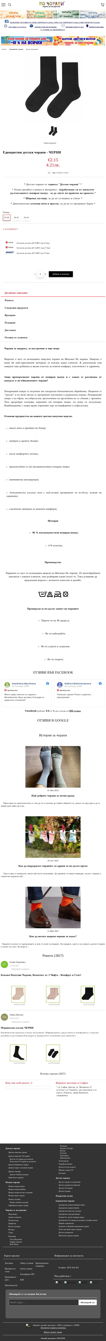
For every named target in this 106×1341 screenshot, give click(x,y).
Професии (12, 1223)
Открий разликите (65, 1164)
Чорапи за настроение (16, 1210)
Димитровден (65, 1158)
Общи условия (26, 1263)
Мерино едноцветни (66, 1223)
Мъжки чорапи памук (16, 1186)
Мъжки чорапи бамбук (17, 1189)
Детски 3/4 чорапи (65, 1188)
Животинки (12, 1214)
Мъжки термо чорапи (16, 1196)
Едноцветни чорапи (16, 49)
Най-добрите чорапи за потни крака (52, 795)
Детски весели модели (67, 1167)
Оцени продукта (50, 143)
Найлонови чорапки (15, 1178)
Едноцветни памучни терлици (70, 1211)
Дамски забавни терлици (19, 1175)
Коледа (62, 1151)
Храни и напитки (14, 1217)
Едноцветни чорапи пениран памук (72, 1205)
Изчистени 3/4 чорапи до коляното (23, 1161)
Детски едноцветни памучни (69, 1185)
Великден (63, 1146)
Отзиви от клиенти (16, 337)
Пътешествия (13, 1220)
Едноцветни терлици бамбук (69, 1214)
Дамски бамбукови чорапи (18, 1165)
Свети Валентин (16, 1239)
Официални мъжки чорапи (18, 1205)
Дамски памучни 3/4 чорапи (19, 1156)
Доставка (10, 330)
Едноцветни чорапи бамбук (69, 1208)
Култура (11, 1230)
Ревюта (9, 300)
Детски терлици (64, 1191)
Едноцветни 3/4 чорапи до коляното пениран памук (78, 1220)
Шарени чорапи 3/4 (66, 1170)
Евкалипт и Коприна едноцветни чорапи (74, 1226)
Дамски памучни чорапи (17, 1152)
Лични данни (26, 1269)
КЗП (22, 1280)
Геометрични (63, 1161)
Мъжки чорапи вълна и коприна (20, 1193)
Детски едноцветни (32, 49)
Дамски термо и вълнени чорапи (20, 1168)
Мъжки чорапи (13, 1182)
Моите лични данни (53, 1332)
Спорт (10, 1233)
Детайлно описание (16, 292)
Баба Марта (14, 1244)
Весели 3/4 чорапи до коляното (21, 1159)
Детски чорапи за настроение (70, 1182)
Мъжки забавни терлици (19, 1202)
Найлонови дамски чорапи (69, 1236)
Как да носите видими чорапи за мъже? (53, 936)
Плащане (10, 322)
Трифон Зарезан (16, 1242)
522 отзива (75, 710)
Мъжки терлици (14, 1199)
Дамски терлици (14, 1171)
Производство (11, 1285)
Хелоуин (63, 1153)
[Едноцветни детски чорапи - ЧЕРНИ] (53, 122)
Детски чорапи (63, 1178)
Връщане (10, 315)
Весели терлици (14, 1226)
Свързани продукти (16, 307)
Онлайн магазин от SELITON (53, 1338)
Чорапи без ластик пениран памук (71, 1217)
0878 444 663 (73, 1268)
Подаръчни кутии (64, 1196)
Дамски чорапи (13, 1148)
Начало (4, 49)
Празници (12, 1236)
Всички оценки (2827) (53, 1073)
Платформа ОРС (27, 1274)
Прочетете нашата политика (53, 1328)
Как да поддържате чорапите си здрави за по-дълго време (53, 866)
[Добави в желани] (99, 228)
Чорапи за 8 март (66, 1148)
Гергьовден (64, 1156)
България (62, 1173)
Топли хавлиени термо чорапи (70, 1229)
